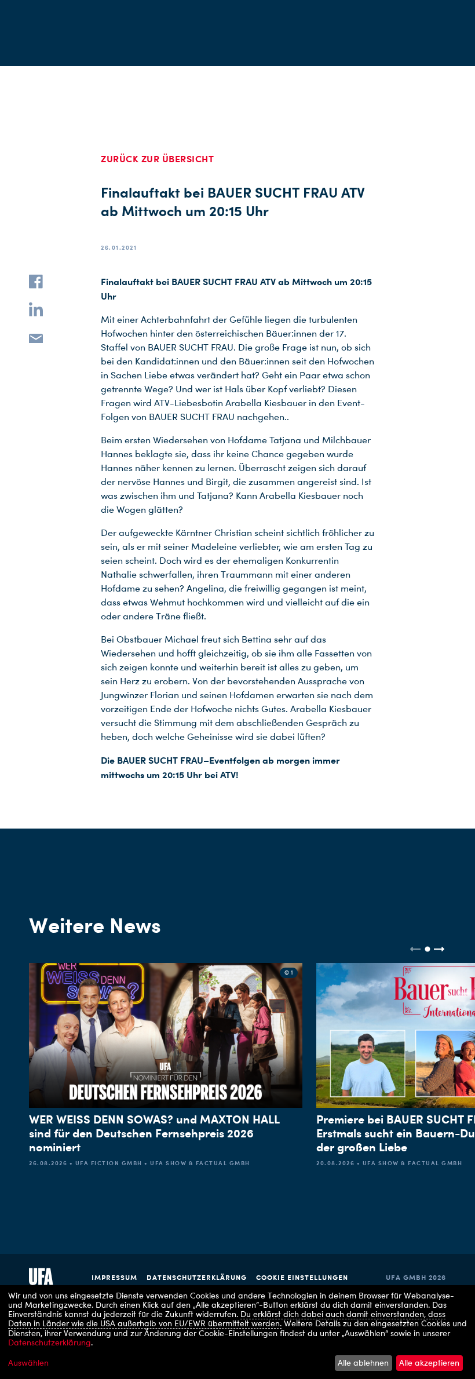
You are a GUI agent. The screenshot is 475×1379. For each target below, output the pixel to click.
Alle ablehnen (363, 1362)
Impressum (114, 1277)
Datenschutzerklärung (197, 1277)
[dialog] (237, 1332)
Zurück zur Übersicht (157, 159)
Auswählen (28, 1362)
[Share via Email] (36, 337)
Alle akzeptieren (429, 1362)
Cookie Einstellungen (302, 1277)
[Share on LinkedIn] (36, 309)
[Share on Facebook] (36, 282)
